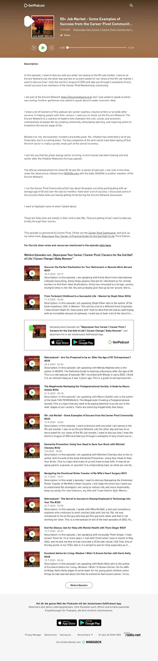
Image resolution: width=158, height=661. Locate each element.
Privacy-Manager (33, 635)
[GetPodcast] (32, 5)
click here (105, 245)
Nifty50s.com (71, 173)
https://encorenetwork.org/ (76, 97)
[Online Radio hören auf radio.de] (132, 634)
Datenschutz (50, 635)
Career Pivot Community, (102, 233)
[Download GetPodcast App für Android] (83, 342)
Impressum (65, 635)
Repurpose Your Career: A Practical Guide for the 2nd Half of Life (78, 236)
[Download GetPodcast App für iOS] (60, 342)
